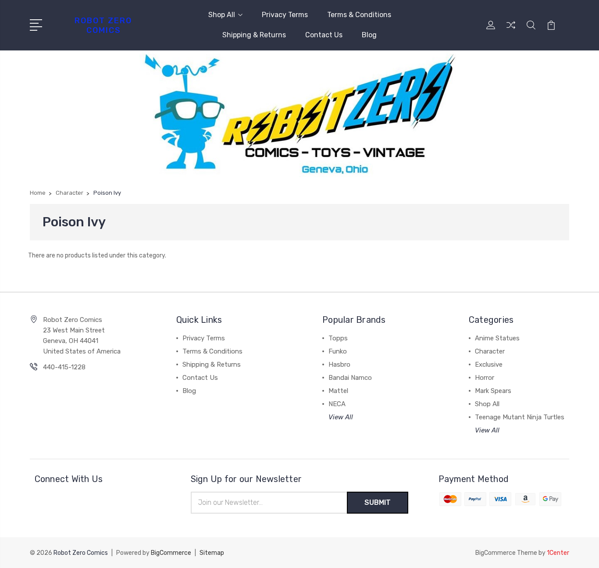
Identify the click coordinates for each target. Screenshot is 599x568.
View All (340, 417)
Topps (338, 338)
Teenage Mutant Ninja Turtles (519, 417)
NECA (337, 404)
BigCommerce (171, 553)
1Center (558, 553)
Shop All (221, 15)
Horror (484, 378)
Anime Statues (497, 338)
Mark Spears (493, 391)
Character (490, 351)
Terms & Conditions (359, 15)
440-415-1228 (64, 367)
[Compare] (511, 30)
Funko (337, 351)
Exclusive (489, 364)
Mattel (338, 391)
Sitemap (212, 553)
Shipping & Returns (254, 35)
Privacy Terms (285, 15)
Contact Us (323, 35)
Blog (369, 35)
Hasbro (339, 364)
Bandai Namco (350, 378)
